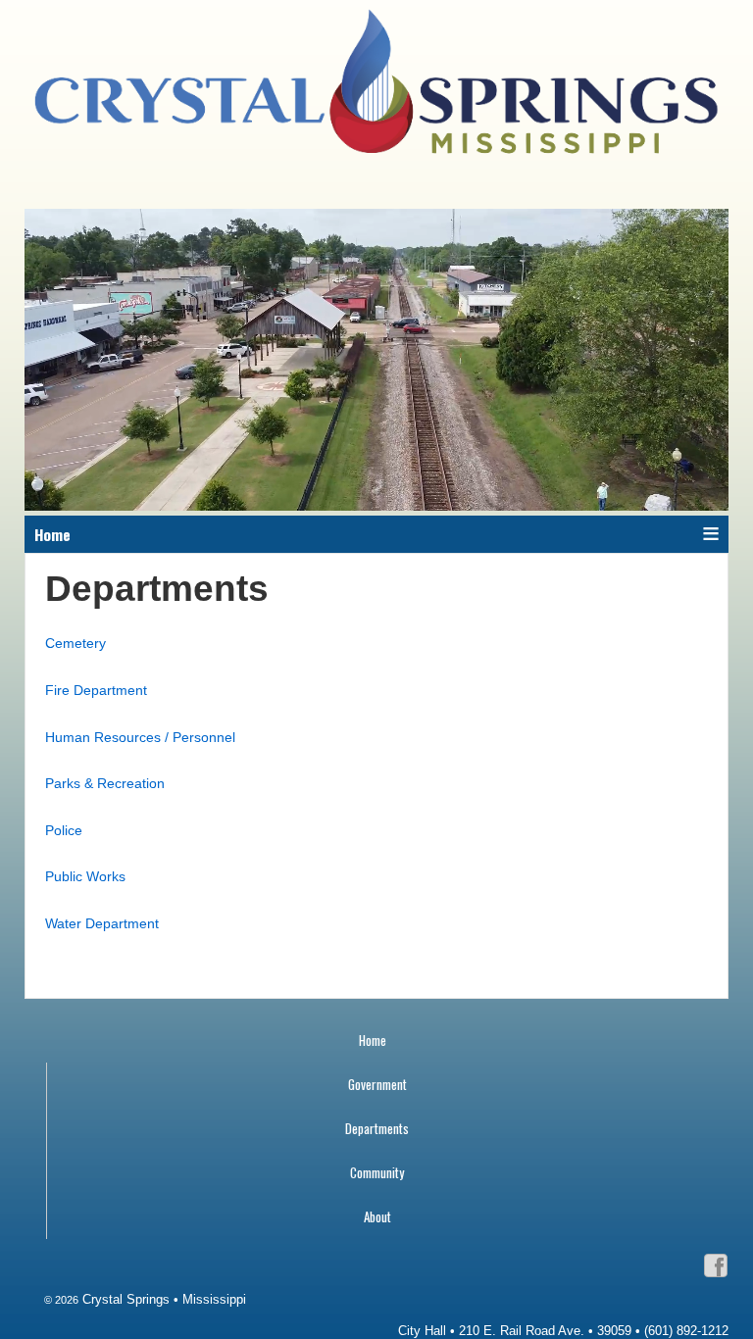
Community (377, 1172)
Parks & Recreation (105, 783)
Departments (377, 1128)
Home (372, 1040)
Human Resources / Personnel (140, 737)
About (377, 1216)
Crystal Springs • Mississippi (162, 1299)
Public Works (85, 876)
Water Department (102, 923)
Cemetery (75, 643)
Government (377, 1084)
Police (63, 830)
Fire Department (96, 690)
